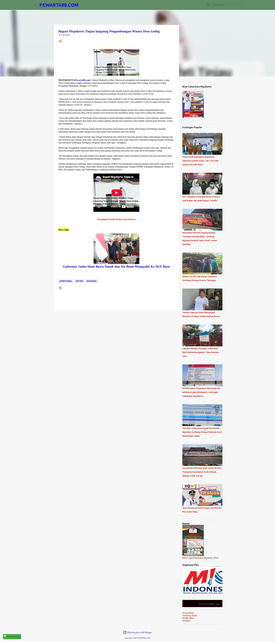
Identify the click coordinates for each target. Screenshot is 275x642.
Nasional (92, 281)
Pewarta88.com (82, 80)
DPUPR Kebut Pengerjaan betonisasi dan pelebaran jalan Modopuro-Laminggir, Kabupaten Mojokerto (201, 392)
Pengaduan (188, 613)
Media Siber (188, 618)
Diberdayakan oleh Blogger (139, 632)
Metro (79, 281)
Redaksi (186, 620)
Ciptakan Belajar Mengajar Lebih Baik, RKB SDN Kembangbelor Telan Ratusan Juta (200, 352)
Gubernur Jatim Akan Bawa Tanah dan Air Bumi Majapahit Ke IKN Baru (116, 266)
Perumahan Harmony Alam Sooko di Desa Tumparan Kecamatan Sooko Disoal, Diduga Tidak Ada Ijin (201, 472)
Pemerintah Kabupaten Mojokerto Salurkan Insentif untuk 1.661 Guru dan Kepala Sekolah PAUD (200, 161)
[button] (60, 41)
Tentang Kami (189, 615)
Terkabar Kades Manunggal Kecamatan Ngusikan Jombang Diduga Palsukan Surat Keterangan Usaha (202, 432)
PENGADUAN (13, 636)
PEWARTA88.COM (58, 4)
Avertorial (66, 281)
